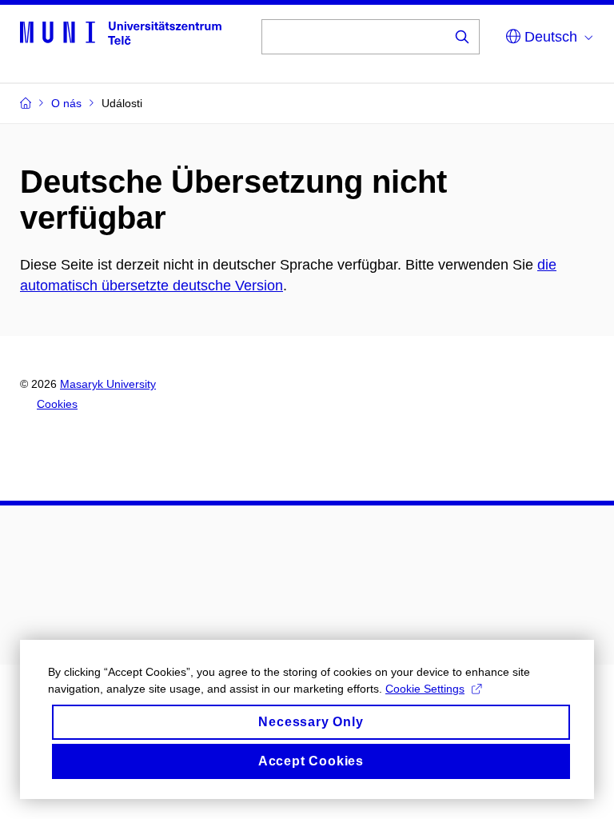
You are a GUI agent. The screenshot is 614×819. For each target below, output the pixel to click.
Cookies (57, 404)
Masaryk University (108, 384)
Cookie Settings (424, 688)
